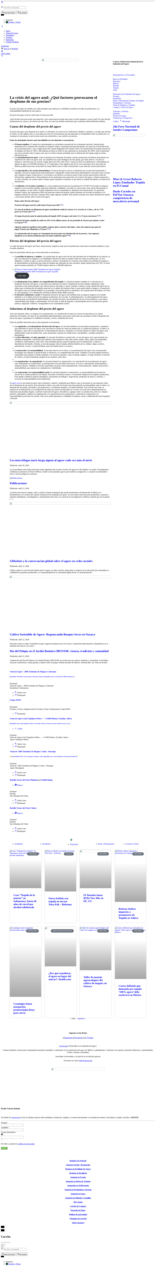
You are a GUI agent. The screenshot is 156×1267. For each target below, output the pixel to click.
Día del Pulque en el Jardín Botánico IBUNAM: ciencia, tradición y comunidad (59, 651)
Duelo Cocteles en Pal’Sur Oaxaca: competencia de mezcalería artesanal (126, 196)
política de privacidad (26, 1144)
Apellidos (4, 1128)
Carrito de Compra (78, 1206)
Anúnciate (5, 46)
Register (15, 49)
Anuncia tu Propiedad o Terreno (78, 1190)
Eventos (9, 37)
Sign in (7, 49)
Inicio (8, 31)
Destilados (10, 35)
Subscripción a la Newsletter (124, 75)
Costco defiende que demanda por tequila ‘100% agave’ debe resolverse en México (130, 990)
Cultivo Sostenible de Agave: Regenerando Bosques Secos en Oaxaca (52, 634)
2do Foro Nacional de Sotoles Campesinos (126, 128)
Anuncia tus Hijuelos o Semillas (78, 1198)
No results (23, 13)
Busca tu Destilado (120, 79)
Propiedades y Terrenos (122, 103)
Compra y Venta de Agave (123, 107)
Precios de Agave (119, 116)
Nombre (4, 1123)
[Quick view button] (16, 693)
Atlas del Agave (12, 33)
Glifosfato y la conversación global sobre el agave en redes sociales (51, 561)
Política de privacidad (78, 1214)
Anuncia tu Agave (78, 1194)
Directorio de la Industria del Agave (126, 94)
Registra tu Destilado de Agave (78, 1169)
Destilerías (117, 98)
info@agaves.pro (85, 1061)
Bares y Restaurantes (121, 101)
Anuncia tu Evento (78, 1177)
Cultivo (117, 121)
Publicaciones (18, 483)
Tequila (116, 88)
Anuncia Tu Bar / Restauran (78, 1165)
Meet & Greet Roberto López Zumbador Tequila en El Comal (129, 182)
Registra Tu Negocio (78, 1161)
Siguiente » (81, 1018)
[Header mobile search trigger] (2, 56)
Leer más (22, 275)
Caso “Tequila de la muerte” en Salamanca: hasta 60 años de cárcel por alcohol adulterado (24, 901)
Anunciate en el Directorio (78, 1185)
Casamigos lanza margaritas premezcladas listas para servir (24, 1008)
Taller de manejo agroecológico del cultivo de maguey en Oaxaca (95, 982)
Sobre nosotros (78, 1223)
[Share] (4, 1242)
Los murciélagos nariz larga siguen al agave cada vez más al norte (51, 460)
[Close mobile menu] (2, 27)
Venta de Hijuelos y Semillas (124, 105)
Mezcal (116, 83)
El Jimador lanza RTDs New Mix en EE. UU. (93, 898)
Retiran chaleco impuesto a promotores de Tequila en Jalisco (128, 913)
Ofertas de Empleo (137, 101)
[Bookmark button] (16, 695)
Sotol (115, 90)
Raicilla (116, 86)
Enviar (4, 1148)
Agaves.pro (63, 1046)
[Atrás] (2, 1244)
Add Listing (5, 54)
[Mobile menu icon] (78, 2)
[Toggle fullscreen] (7, 1242)
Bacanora (116, 81)
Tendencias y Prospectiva (122, 118)
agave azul (16, 383)
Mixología (126, 121)
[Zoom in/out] (9, 1242)
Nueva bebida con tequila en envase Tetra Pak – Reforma (60, 901)
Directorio (10, 40)
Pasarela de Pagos (78, 1210)
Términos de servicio (78, 1219)
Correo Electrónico (8, 1132)
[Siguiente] (4, 1244)
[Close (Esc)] (2, 1242)
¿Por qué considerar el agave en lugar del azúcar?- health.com (60, 976)
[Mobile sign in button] (2, 51)
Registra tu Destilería (78, 1173)
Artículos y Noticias (120, 111)
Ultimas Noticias (12, 42)
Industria (116, 114)
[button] (114, 69)
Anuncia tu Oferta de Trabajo (78, 1181)
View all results (9, 13)
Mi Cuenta (78, 1202)
